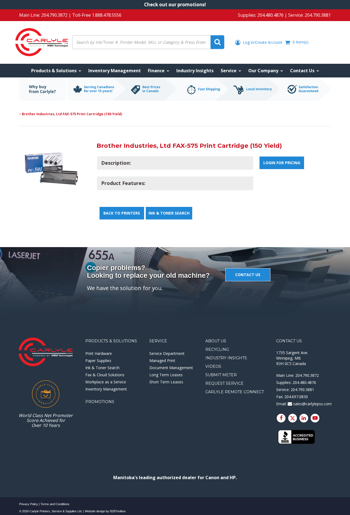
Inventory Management (106, 389)
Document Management (171, 367)
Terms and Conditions (54, 504)
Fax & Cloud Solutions (104, 374)
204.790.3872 (54, 15)
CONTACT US (247, 274)
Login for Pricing (281, 162)
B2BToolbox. (118, 511)
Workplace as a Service (105, 381)
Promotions (99, 401)
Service (158, 340)
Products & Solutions (111, 340)
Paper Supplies (98, 360)
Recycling (217, 349)
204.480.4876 (270, 15)
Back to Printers (121, 213)
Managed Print (162, 360)
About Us (215, 340)
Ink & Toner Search (168, 213)
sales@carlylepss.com (312, 403)
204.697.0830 (296, 396)
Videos (213, 366)
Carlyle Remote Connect (234, 391)
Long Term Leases (166, 374)
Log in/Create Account (262, 42)
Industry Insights (226, 357)
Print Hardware (98, 353)
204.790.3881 (318, 15)
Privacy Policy (28, 504)
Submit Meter (221, 374)
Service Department (167, 353)
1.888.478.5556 (106, 15)
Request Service (224, 383)
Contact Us (289, 340)
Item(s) (300, 42)
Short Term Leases (166, 381)
